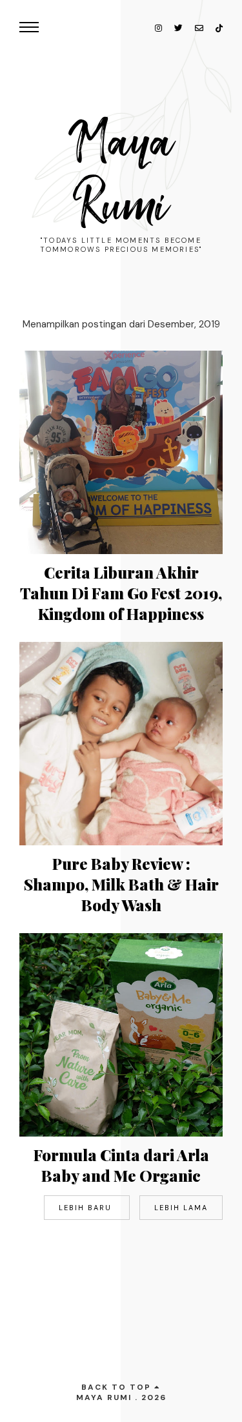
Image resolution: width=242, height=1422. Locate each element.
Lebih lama (181, 1207)
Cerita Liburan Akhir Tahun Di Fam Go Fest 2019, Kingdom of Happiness (121, 593)
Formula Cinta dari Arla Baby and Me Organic (121, 1165)
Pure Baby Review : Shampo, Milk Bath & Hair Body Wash (121, 884)
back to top (117, 1387)
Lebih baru (87, 1207)
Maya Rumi (121, 174)
